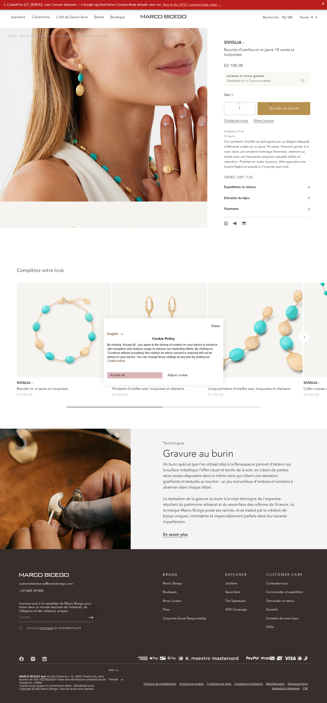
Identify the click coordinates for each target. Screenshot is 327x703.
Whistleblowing (275, 684)
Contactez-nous (236, 120)
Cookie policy (116, 361)
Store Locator (264, 120)
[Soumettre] (91, 617)
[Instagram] (33, 658)
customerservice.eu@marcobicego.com (46, 583)
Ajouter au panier (284, 108)
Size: (227, 95)
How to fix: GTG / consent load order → (192, 4)
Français (113, 679)
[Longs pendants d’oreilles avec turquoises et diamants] (255, 330)
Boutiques (170, 592)
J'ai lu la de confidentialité (53, 628)
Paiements (231, 209)
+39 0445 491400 (31, 591)
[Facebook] (21, 658)
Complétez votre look (40, 270)
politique (46, 628)
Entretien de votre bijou (282, 618)
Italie (111, 670)
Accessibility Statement (286, 688)
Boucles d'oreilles (31, 36)
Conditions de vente (219, 684)
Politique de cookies (191, 684)
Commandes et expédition (284, 592)
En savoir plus (175, 535)
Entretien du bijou (236, 198)
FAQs (270, 627)
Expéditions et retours (240, 187)
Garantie (272, 609)
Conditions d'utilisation (248, 684)
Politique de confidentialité (160, 684)
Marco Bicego (172, 583)
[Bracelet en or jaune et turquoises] (64, 330)
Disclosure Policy (298, 684)
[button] (304, 337)
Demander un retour (280, 601)
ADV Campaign (236, 609)
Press (166, 609)
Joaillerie (231, 583)
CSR (305, 688)
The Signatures (235, 601)
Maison (13, 36)
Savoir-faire (232, 592)
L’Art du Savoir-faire (72, 17)
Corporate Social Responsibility (184, 618)
